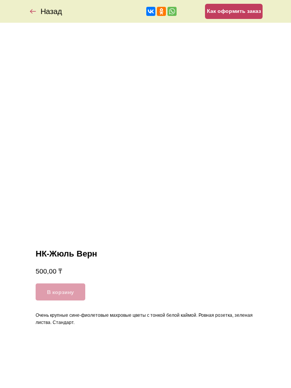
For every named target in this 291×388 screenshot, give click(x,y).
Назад (51, 11)
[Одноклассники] (161, 11)
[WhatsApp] (172, 11)
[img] (33, 11)
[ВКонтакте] (150, 11)
